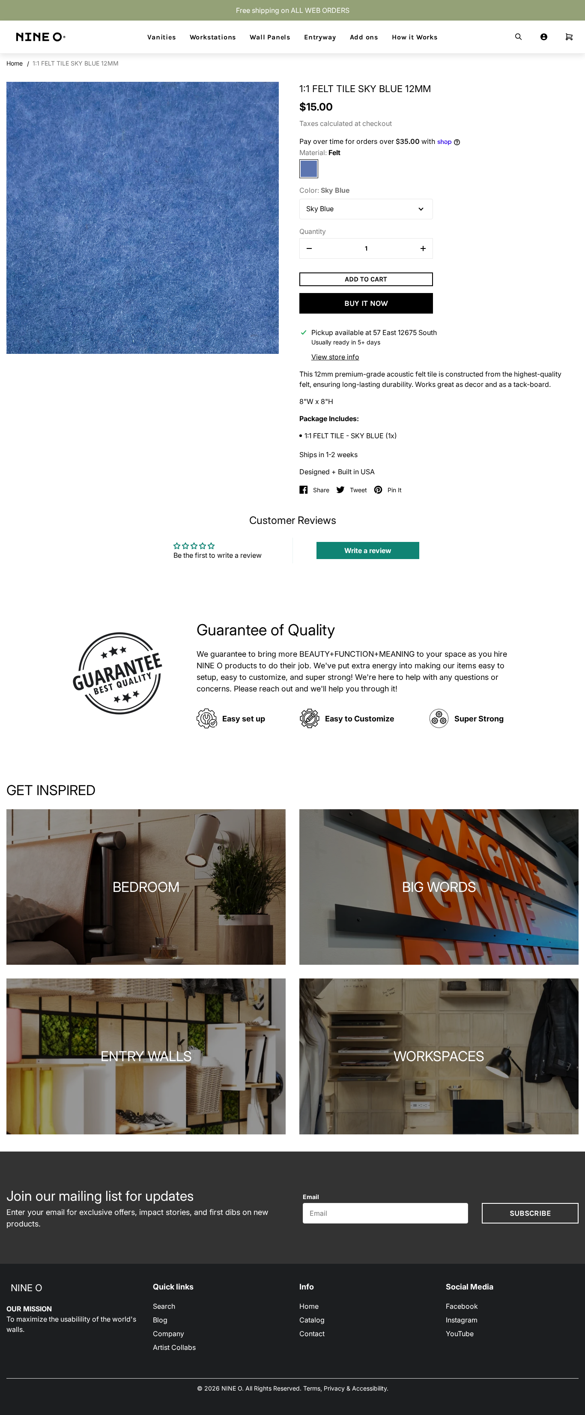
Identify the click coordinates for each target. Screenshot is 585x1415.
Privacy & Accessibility (355, 1388)
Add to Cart (366, 279)
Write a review (367, 550)
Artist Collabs (174, 1347)
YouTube (460, 1333)
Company (168, 1333)
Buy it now (366, 303)
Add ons (364, 37)
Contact (312, 1333)
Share (321, 490)
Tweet (358, 490)
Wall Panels (270, 37)
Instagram (462, 1320)
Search (164, 1306)
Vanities (161, 37)
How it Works (415, 37)
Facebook (462, 1306)
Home (14, 63)
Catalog (312, 1320)
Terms (311, 1388)
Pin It (395, 490)
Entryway (320, 37)
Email (311, 1196)
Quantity (312, 231)
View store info (335, 357)
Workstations (213, 37)
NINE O (26, 1287)
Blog (160, 1320)
